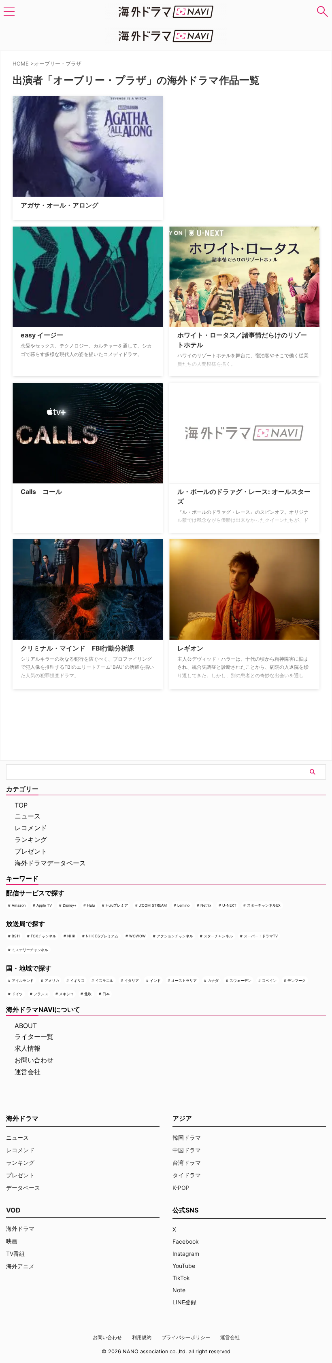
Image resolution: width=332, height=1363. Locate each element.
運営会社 (27, 1072)
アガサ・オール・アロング (59, 205)
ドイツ (17, 994)
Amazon (19, 905)
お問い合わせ (34, 1060)
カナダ (213, 980)
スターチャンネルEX (264, 905)
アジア (182, 1118)
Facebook (185, 1241)
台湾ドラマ (186, 1162)
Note (178, 1290)
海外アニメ (20, 1266)
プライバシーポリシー (186, 1337)
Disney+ (70, 905)
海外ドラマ (20, 1228)
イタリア (131, 980)
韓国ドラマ (186, 1137)
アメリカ (52, 980)
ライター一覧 (34, 1036)
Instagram (185, 1253)
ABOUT (26, 1026)
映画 (11, 1241)
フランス (41, 994)
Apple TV (44, 905)
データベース (23, 1187)
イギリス (77, 980)
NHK (71, 936)
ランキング (31, 839)
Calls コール (41, 492)
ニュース (27, 816)
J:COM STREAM (153, 905)
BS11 (16, 936)
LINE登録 (184, 1302)
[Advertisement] (209, 146)
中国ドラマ (186, 1150)
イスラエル (104, 980)
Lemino (183, 905)
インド (155, 980)
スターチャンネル (218, 936)
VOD (13, 1210)
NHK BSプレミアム (102, 936)
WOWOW (137, 936)
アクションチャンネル (175, 936)
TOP (21, 805)
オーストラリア (184, 980)
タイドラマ (186, 1175)
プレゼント (31, 851)
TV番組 (15, 1253)
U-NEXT (229, 905)
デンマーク (296, 980)
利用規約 (141, 1337)
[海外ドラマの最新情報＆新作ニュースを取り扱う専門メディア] (166, 11)
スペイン (269, 980)
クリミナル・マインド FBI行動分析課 (77, 648)
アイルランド (23, 980)
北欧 (88, 994)
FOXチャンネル (43, 936)
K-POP (180, 1187)
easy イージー (42, 335)
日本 (106, 994)
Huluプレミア (117, 905)
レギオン (190, 648)
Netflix (205, 905)
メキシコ (66, 994)
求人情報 (27, 1048)
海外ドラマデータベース (50, 863)
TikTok (181, 1277)
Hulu (91, 905)
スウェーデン (240, 980)
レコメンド (31, 828)
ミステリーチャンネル (30, 950)
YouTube (183, 1265)
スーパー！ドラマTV (261, 936)
